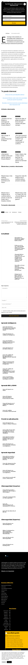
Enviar (14, 23)
